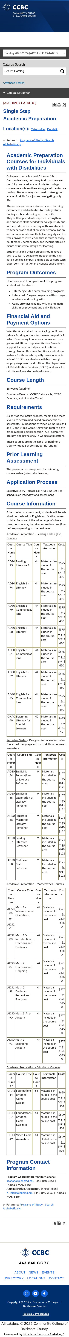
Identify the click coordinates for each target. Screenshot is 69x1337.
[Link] (34, 1181)
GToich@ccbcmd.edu (20, 1192)
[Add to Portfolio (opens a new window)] (54, 105)
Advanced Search (13, 82)
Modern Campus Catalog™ (43, 1334)
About (20, 1272)
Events (48, 1272)
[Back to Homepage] (19, 12)
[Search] (62, 71)
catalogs (13, 1323)
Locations (36, 1278)
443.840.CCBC (34, 1263)
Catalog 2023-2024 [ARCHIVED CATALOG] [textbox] (31, 53)
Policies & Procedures (36, 1314)
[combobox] (34, 53)
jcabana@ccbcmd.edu (20, 1181)
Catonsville (38, 129)
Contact (56, 1278)
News (33, 1272)
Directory (14, 1278)
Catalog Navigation (18, 92)
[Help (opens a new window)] (64, 105)
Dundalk (52, 129)
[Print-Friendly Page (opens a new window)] (59, 105)
